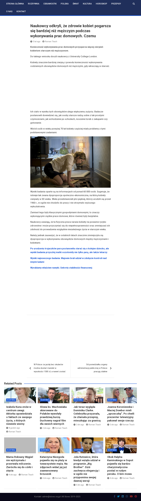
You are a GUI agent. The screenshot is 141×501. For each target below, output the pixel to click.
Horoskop (101, 3)
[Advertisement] (70, 89)
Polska (65, 3)
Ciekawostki (50, 3)
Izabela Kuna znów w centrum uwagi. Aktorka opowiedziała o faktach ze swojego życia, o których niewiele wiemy (19, 415)
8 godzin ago (14, 428)
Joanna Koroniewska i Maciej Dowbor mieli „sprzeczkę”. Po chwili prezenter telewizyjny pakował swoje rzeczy (120, 413)
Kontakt (21, 11)
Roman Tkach (51, 41)
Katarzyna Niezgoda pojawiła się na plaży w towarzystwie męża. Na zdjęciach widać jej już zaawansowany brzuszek (53, 465)
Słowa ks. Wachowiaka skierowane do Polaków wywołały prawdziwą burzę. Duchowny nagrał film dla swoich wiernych (53, 415)
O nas (9, 11)
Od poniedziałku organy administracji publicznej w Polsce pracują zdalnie (92, 368)
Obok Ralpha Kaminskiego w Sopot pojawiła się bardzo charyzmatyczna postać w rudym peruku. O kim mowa (120, 465)
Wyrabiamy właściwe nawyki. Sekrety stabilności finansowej (61, 267)
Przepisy (116, 3)
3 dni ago (80, 424)
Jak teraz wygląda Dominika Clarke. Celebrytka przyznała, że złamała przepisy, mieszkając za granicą (87, 413)
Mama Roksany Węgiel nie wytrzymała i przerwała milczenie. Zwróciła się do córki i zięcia (19, 463)
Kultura (87, 3)
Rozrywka (33, 3)
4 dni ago (13, 475)
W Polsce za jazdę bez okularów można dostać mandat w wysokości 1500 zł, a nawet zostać (50, 368)
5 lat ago (36, 41)
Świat (76, 3)
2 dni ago (46, 428)
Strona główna (15, 3)
